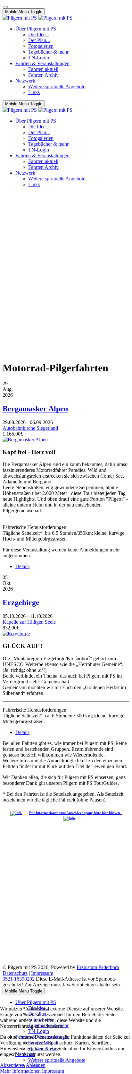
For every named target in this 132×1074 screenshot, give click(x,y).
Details (22, 566)
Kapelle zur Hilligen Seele (29, 622)
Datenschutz (15, 973)
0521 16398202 (19, 979)
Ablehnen (35, 1065)
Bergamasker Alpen (35, 408)
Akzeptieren (12, 1065)
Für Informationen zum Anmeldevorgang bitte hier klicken (75, 813)
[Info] (17, 813)
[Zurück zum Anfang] (5, 7)
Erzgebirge (21, 602)
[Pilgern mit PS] (37, 18)
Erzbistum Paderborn (98, 967)
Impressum (42, 973)
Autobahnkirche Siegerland (30, 428)
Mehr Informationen (20, 1071)
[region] (66, 230)
